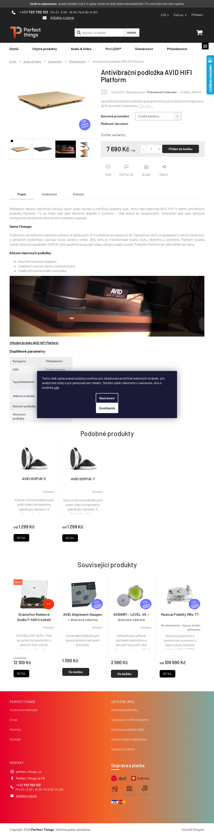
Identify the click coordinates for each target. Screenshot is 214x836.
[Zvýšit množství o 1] (159, 149)
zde (56, 387)
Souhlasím (107, 408)
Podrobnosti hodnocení (162, 92)
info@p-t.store (26, 796)
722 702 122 (32, 785)
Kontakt (15, 739)
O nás (13, 720)
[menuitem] (14, 48)
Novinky (15, 729)
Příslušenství (54, 361)
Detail (21, 673)
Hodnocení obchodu (24, 710)
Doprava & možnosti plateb (130, 720)
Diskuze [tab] (78, 194)
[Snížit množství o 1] (143, 149)
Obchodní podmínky (124, 710)
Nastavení (107, 398)
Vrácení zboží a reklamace (128, 739)
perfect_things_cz (29, 771)
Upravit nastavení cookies (109, 829)
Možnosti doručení (114, 124)
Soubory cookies (123, 749)
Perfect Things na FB (30, 778)
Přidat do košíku (180, 149)
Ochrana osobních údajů (127, 729)
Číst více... (146, 106)
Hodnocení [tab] (49, 194)
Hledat (131, 32)
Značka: (191, 92)
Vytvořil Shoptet (193, 829)
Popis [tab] (22, 194)
